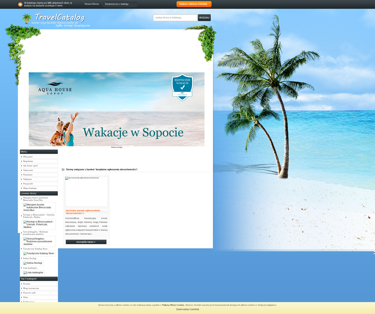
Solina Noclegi (29, 258)
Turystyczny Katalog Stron (35, 249)
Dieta (25, 297)
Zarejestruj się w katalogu (117, 4)
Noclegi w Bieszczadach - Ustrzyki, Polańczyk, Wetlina (39, 216)
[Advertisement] (129, 157)
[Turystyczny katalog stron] (70, 26)
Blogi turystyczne (31, 288)
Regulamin (28, 161)
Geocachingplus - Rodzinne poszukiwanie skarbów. (35, 233)
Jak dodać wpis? (30, 165)
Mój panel (27, 156)
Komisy (26, 284)
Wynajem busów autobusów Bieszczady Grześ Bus (35, 198)
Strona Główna (92, 4)
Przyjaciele (28, 183)
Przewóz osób (29, 293)
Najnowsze (28, 170)
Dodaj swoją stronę (193, 4)
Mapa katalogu (30, 188)
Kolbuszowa (28, 302)
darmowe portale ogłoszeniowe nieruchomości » (83, 212)
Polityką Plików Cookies (173, 305)
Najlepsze (27, 179)
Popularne (27, 174)
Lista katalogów (30, 268)
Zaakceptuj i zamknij (187, 309)
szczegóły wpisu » (85, 242)
